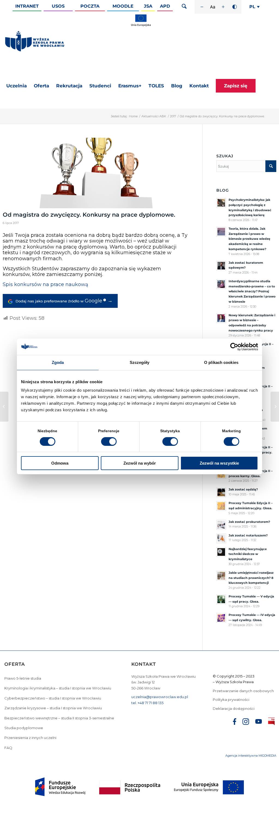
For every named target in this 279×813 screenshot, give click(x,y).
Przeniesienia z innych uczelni (30, 737)
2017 (173, 116)
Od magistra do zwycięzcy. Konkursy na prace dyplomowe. (89, 214)
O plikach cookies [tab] (221, 362)
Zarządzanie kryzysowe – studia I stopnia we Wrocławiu (53, 708)
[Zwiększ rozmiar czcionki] (223, 7)
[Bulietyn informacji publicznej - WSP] (271, 722)
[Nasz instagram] (245, 722)
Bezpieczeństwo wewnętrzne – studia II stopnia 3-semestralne (59, 718)
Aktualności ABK (153, 116)
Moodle (123, 6)
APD (165, 6)
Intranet (27, 6)
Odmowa (59, 463)
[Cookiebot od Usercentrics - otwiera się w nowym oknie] (234, 347)
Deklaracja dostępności (233, 708)
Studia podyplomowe (23, 728)
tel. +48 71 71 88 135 (147, 703)
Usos (58, 6)
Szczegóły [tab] (140, 362)
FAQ (8, 747)
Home (133, 116)
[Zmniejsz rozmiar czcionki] (202, 7)
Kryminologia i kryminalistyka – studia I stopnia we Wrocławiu (57, 688)
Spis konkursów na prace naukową (45, 284)
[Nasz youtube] (258, 722)
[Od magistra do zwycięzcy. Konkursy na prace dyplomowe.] (96, 173)
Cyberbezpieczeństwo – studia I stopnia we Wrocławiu (52, 698)
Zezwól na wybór (139, 463)
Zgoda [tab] (58, 362)
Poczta (89, 6)
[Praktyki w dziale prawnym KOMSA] (4, 407)
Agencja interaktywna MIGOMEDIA (250, 755)
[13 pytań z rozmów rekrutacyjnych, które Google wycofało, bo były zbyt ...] (275, 407)
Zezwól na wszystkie (219, 463)
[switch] (109, 441)
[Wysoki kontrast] (235, 7)
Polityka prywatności (231, 699)
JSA (148, 6)
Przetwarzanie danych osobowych (244, 691)
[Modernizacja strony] (141, 25)
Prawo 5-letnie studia (22, 678)
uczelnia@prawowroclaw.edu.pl (159, 697)
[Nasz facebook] (234, 722)
